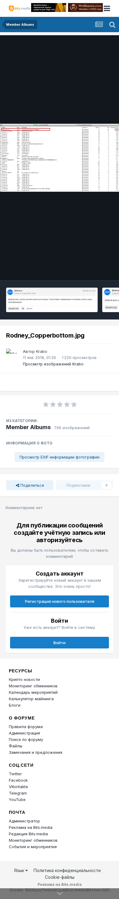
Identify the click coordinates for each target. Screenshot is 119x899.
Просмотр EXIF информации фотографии (59, 457)
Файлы (15, 745)
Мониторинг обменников (33, 685)
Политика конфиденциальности (67, 870)
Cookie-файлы (59, 877)
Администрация (24, 733)
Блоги (14, 705)
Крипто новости (24, 679)
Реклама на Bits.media (30, 827)
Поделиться (31, 485)
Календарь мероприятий (33, 692)
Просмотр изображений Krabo (53, 363)
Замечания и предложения (35, 752)
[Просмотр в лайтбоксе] (59, 157)
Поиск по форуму (26, 739)
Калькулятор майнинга (31, 698)
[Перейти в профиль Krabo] (13, 355)
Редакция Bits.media (28, 833)
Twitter (15, 773)
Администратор (24, 820)
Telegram (18, 793)
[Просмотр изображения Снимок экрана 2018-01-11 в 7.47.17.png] (52, 300)
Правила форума (26, 726)
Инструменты (92, 269)
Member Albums (28, 427)
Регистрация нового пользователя (59, 601)
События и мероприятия (33, 846)
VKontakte (18, 786)
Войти (59, 642)
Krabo (41, 351)
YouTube (17, 799)
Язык (19, 870)
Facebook (18, 780)
